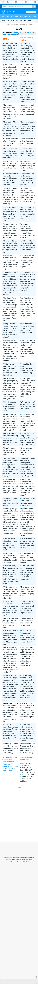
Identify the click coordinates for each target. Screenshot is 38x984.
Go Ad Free (3, 979)
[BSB (16, 32)
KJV (29, 32)
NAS (4, 34)
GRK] (17, 34)
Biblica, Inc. (24, 774)
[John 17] (2, 442)
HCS (26, 32)
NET (7, 34)
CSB (19, 32)
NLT (13, 34)
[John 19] (35, 442)
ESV (23, 32)
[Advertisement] (21, 827)
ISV (33, 32)
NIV (10, 34)
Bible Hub (19, 787)
